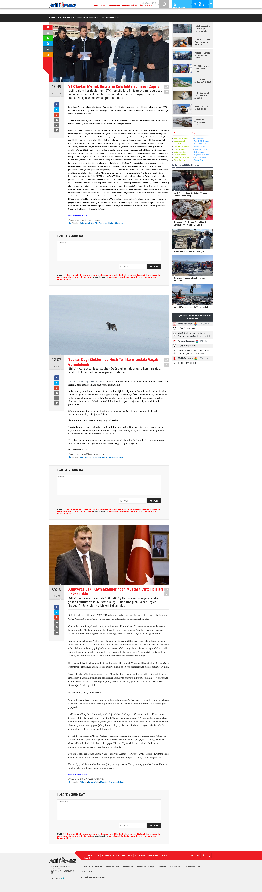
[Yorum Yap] (56, 130)
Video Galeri (128, 867)
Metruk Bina (89, 223)
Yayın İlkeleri (153, 855)
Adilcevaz (88, 457)
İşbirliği (87, 858)
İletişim (164, 855)
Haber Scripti (55, 878)
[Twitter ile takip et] (192, 855)
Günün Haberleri (112, 867)
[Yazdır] (56, 125)
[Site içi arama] (48, 54)
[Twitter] (56, 109)
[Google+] (56, 115)
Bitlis (82, 223)
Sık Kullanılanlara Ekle (110, 855)
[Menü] (48, 32)
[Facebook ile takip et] (187, 855)
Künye (97, 855)
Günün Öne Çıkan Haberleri (93, 877)
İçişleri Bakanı (118, 782)
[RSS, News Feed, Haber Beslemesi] (197, 855)
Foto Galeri (141, 867)
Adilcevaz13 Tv (194, 867)
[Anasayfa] (48, 27)
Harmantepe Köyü (100, 457)
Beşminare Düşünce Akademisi (111, 223)
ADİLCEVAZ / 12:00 (127, 4)
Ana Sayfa (88, 855)
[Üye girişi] (48, 49)
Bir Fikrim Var (140, 855)
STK (96, 223)
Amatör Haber (127, 855)
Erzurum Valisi (93, 782)
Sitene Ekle (163, 867)
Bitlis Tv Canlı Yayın (92, 872)
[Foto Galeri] (48, 43)
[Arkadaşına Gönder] (56, 120)
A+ (166, 86)
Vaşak (121, 457)
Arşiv (152, 867)
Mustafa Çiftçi (106, 782)
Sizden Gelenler (200, 160)
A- (167, 91)
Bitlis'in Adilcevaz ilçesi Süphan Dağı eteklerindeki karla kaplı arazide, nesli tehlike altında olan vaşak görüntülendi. (114, 370)
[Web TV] (48, 38)
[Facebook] (56, 104)
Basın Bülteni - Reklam (93, 867)
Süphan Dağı (113, 457)
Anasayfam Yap (177, 867)
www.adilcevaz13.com (77, 216)
